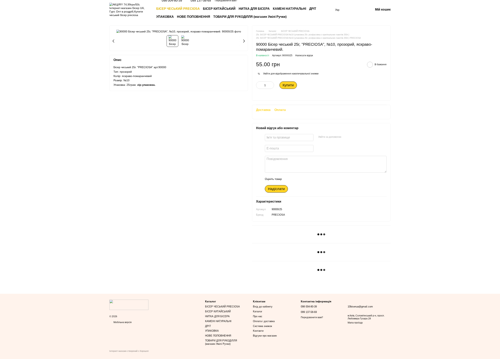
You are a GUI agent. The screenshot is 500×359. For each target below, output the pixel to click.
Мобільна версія (122, 322)
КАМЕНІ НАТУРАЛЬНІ (289, 8)
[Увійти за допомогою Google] (351, 137)
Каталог (257, 311)
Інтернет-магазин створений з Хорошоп (129, 351)
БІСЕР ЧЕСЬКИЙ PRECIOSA (178, 8)
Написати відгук (304, 55)
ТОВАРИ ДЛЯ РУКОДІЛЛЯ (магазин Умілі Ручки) (250, 16)
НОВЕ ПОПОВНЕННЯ (193, 16)
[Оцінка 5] (313, 179)
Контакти (258, 330)
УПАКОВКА (165, 16)
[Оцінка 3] (301, 179)
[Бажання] (350, 10)
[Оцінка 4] (307, 179)
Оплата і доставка (264, 321)
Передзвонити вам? (312, 317)
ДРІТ (312, 8)
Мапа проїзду (355, 322)
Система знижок (262, 326)
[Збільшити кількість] (271, 85)
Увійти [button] (266, 73)
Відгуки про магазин (265, 335)
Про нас (257, 316)
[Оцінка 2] (294, 179)
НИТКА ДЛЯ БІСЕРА (254, 8)
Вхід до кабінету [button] (262, 306)
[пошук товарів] (324, 13)
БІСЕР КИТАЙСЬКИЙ (219, 8)
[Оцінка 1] (288, 179)
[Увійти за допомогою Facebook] (345, 137)
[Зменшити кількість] (259, 85)
